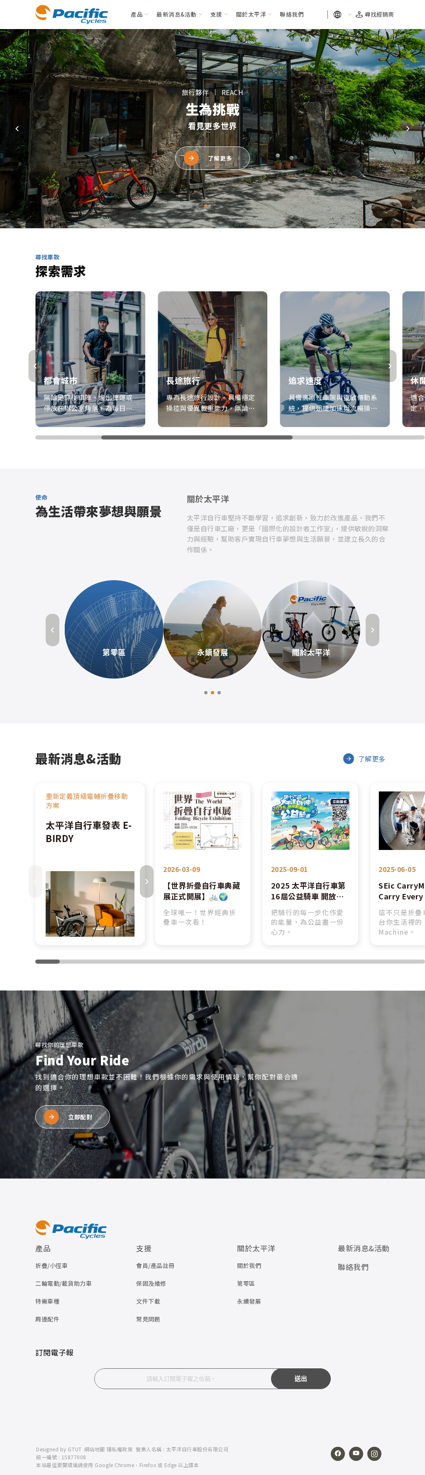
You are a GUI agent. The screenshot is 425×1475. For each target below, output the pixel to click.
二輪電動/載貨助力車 (63, 1283)
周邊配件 (47, 1319)
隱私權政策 (120, 1449)
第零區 (246, 1283)
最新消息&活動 (176, 14)
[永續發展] (212, 628)
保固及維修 (151, 1283)
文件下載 (148, 1301)
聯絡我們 (292, 14)
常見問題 (148, 1319)
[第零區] (114, 628)
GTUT (74, 1449)
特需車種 (47, 1301)
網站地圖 (94, 1449)
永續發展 (249, 1301)
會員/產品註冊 (155, 1265)
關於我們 (249, 1265)
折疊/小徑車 (51, 1265)
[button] (199, 206)
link (90, 864)
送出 (301, 1378)
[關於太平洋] (311, 628)
